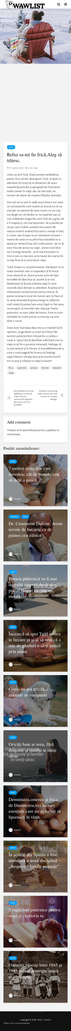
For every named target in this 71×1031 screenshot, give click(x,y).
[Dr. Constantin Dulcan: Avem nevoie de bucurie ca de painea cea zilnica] (35, 535)
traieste (57, 367)
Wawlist (47, 1019)
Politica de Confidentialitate (17, 1023)
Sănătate (14, 517)
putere (34, 367)
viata (11, 372)
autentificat (29, 430)
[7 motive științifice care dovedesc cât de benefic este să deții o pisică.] (35, 480)
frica (11, 367)
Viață (11, 147)
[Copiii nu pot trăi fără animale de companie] (35, 700)
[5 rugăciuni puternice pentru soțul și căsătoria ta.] (35, 921)
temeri (45, 367)
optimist (21, 367)
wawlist (17, 498)
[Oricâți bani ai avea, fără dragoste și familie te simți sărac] (35, 756)
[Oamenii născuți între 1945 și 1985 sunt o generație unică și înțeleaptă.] (35, 976)
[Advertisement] (35, 102)
